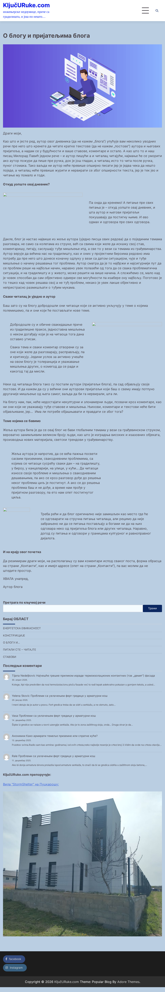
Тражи (152, 608)
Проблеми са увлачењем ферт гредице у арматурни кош (69, 695)
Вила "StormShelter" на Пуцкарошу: (31, 784)
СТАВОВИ (9, 656)
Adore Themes (128, 982)
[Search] (157, 11)
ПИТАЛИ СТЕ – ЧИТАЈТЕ (19, 649)
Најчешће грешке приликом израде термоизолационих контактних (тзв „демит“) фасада (95, 675)
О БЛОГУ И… (11, 642)
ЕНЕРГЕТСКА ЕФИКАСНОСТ (22, 628)
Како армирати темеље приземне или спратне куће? (62, 735)
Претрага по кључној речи (24, 602)
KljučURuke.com (26, 5)
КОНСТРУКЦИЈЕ (14, 635)
